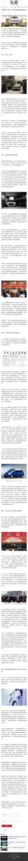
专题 (22, 7)
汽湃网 (3, 12)
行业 (9, 7)
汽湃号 (25, 7)
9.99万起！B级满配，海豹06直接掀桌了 (16, 847)
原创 (5, 7)
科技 (12, 7)
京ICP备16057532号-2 (14, 854)
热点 (2, 7)
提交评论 (7, 826)
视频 (18, 7)
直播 (15, 7)
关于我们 (14, 858)
